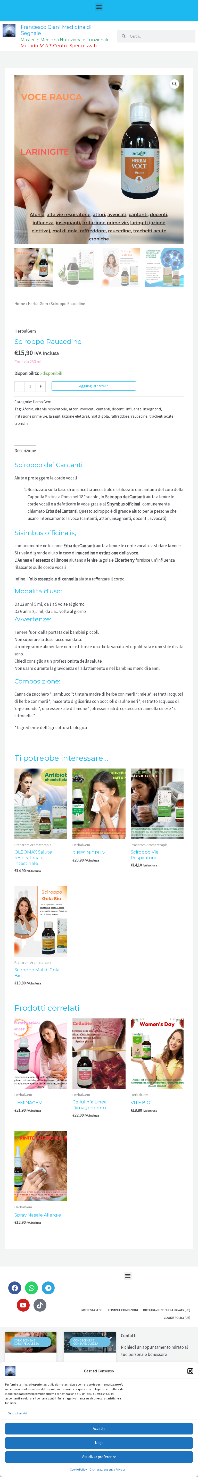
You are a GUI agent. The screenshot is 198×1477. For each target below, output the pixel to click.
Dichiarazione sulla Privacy (107, 1469)
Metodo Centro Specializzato (59, 45)
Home (19, 303)
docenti (118, 409)
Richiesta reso (92, 1310)
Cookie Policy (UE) (177, 1318)
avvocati (87, 409)
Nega (99, 1442)
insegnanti (152, 409)
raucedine (139, 416)
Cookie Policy (78, 1469)
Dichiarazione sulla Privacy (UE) (166, 1310)
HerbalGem (38, 303)
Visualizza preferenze (99, 1456)
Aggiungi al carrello (94, 386)
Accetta (99, 1428)
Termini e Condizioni (123, 1310)
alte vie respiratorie (51, 409)
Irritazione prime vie (30, 416)
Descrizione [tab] (25, 450)
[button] (190, 1371)
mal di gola (100, 416)
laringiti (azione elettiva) (69, 416)
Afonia (27, 409)
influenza (134, 409)
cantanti (103, 409)
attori (73, 409)
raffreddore (120, 416)
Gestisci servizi (17, 1413)
